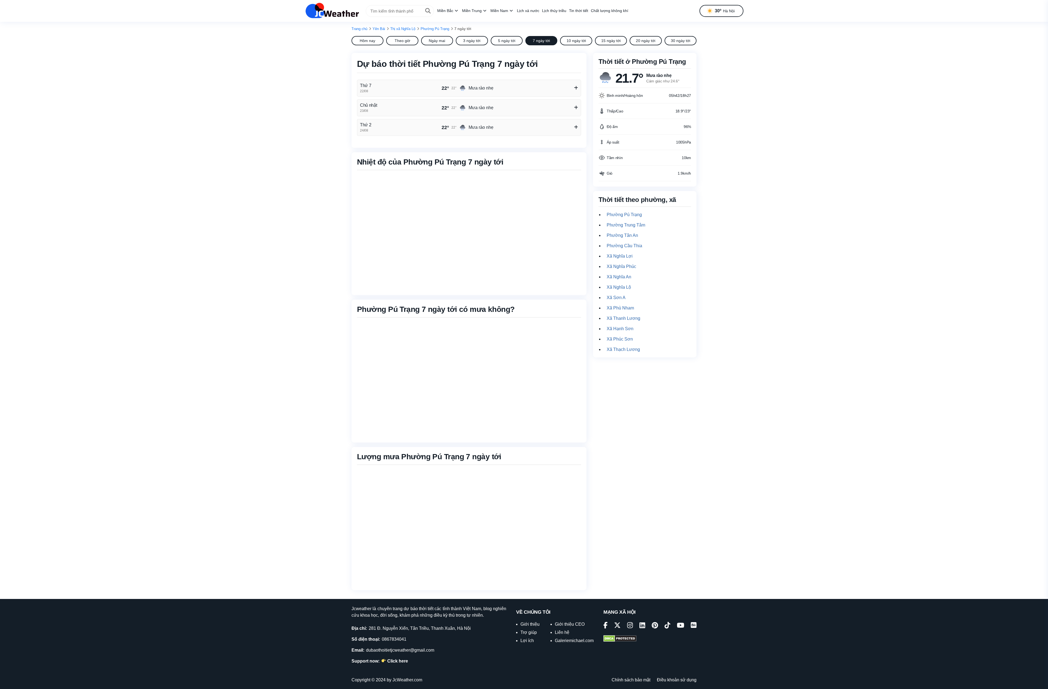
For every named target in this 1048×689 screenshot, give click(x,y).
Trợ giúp (528, 632)
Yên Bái (379, 29)
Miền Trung (472, 10)
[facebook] (605, 626)
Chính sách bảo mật (631, 680)
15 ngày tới (611, 40)
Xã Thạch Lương (623, 349)
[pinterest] (655, 626)
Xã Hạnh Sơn (620, 328)
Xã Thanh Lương (623, 318)
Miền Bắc (445, 10)
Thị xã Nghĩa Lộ (402, 29)
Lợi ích (527, 640)
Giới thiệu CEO (570, 624)
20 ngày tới (645, 40)
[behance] (693, 626)
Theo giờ (402, 40)
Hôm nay (367, 40)
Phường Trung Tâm (626, 225)
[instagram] (630, 626)
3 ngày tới (471, 40)
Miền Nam (499, 10)
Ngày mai (437, 40)
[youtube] (680, 626)
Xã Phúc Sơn (620, 339)
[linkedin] (642, 626)
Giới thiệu (530, 624)
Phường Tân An (622, 235)
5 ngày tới (506, 40)
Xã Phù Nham (620, 308)
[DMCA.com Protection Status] (619, 639)
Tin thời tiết (578, 10)
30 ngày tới (680, 40)
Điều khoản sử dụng (676, 680)
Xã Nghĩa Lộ (619, 287)
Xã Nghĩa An (619, 277)
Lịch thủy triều (554, 10)
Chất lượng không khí (609, 10)
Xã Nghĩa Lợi (620, 256)
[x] (617, 626)
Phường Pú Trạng (435, 29)
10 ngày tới (576, 40)
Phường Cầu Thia (624, 245)
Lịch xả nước (528, 10)
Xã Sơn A (616, 297)
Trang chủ (359, 29)
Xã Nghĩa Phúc (621, 266)
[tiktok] (667, 626)
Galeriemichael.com (574, 640)
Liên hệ (562, 632)
